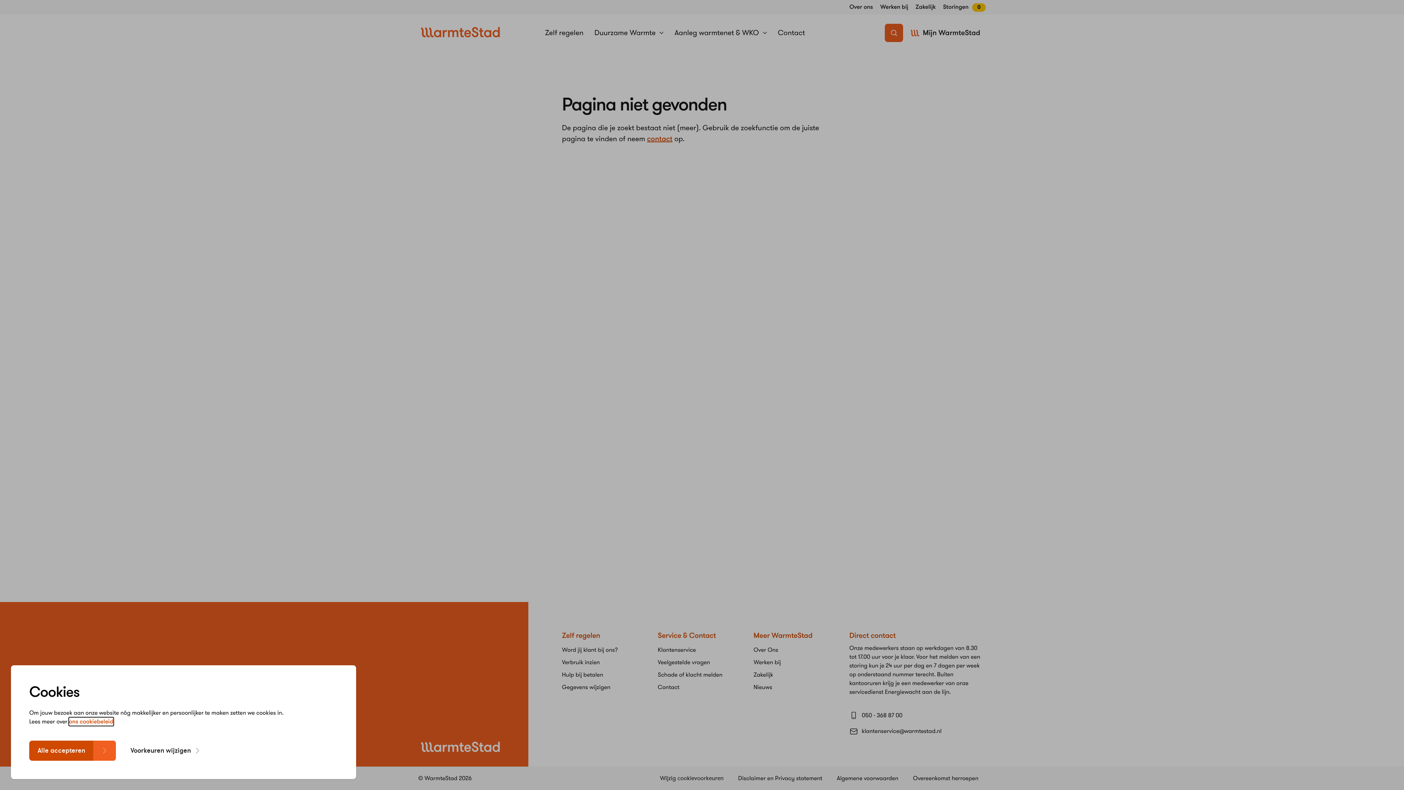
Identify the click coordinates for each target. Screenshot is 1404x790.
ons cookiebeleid (91, 722)
